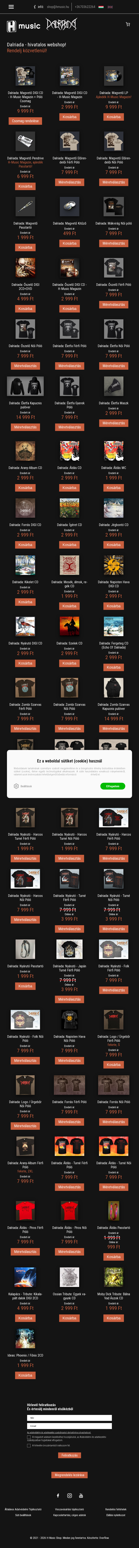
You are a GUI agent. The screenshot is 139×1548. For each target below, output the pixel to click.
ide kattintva (83, 774)
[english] (111, 6)
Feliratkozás (70, 1455)
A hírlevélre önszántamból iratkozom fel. (51, 1445)
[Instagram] (69, 1495)
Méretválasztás (69, 182)
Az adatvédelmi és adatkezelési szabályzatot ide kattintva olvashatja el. (59, 1432)
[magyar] (101, 6)
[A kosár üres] (128, 24)
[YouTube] (81, 1495)
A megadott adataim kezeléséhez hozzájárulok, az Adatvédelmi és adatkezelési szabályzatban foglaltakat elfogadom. (66, 1438)
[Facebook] (58, 1495)
